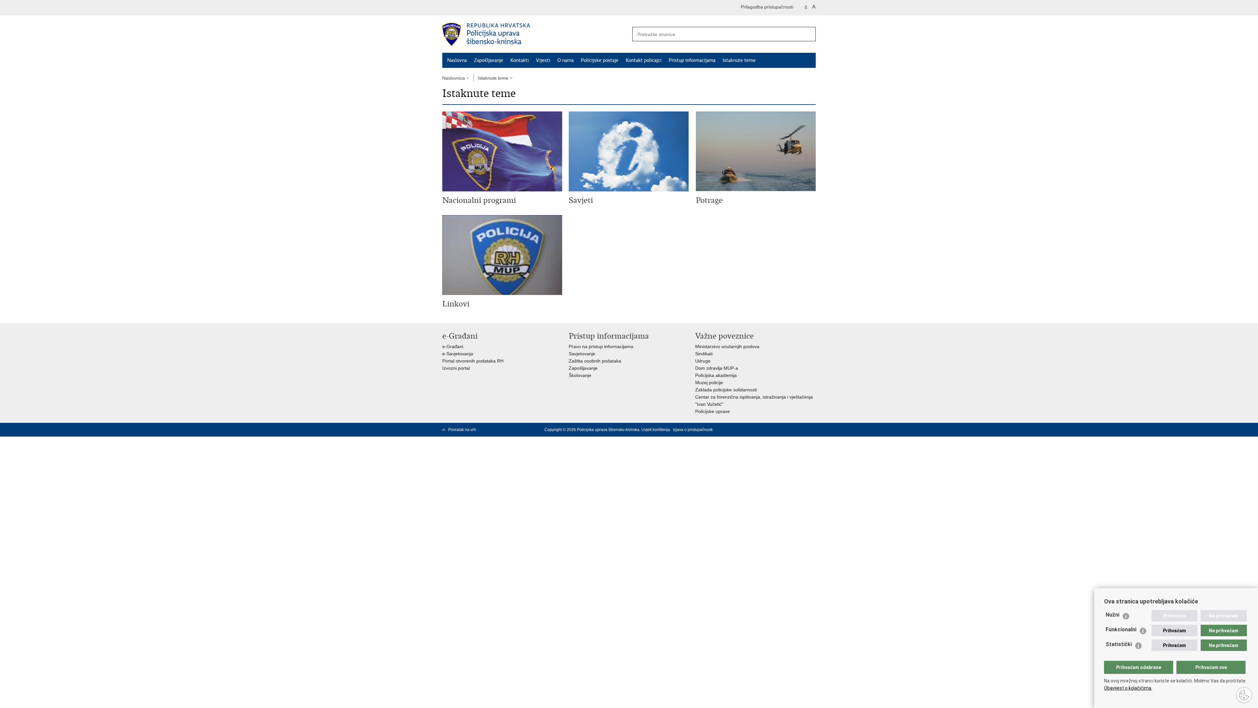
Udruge (703, 361)
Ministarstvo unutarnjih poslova (727, 346)
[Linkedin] (813, 430)
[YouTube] (792, 430)
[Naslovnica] (535, 34)
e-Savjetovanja (457, 353)
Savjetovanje (582, 353)
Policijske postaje (600, 60)
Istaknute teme (739, 60)
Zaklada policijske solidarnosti (726, 389)
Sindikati (704, 353)
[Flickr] (802, 430)
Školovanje (580, 375)
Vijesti (543, 60)
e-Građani (452, 346)
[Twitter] (781, 430)
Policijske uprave (712, 411)
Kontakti (519, 60)
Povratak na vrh (462, 429)
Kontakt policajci (643, 60)
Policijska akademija (716, 375)
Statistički (1119, 644)
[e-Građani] (470, 7)
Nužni (1112, 615)
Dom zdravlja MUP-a (716, 368)
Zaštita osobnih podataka (595, 361)
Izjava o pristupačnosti (693, 429)
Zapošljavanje (488, 60)
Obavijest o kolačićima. (1128, 688)
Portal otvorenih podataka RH (473, 361)
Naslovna (457, 60)
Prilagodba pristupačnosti (767, 7)
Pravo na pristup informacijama (601, 346)
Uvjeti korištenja (655, 429)
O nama (565, 60)
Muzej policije (709, 382)
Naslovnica (453, 78)
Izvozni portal (456, 368)
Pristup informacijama (692, 60)
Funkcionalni (1121, 629)
